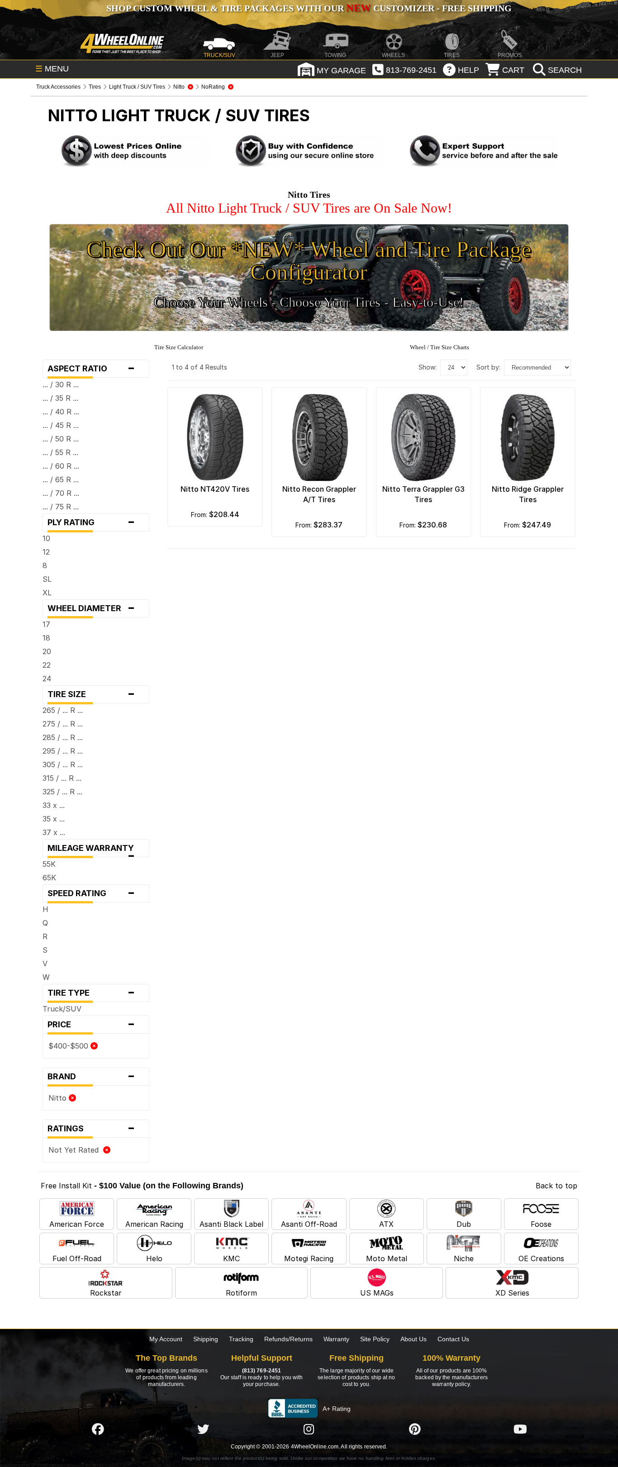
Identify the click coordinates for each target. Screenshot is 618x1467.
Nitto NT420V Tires (215, 489)
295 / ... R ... (63, 750)
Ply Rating (91, 522)
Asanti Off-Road (309, 1224)
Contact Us (453, 1339)
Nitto (58, 1097)
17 (46, 624)
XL (47, 592)
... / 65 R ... (61, 479)
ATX (386, 1224)
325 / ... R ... (62, 791)
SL (47, 579)
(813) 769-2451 (261, 1370)
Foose (541, 1224)
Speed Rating (91, 893)
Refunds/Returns (288, 1339)
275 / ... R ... (63, 723)
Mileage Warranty (93, 850)
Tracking (241, 1339)
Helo (154, 1258)
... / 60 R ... (61, 465)
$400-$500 (69, 1045)
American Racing (154, 1224)
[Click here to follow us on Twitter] (203, 1429)
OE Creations (541, 1258)
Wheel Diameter (91, 608)
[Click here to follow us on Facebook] (98, 1429)
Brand (91, 1077)
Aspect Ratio (91, 369)
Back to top (556, 1185)
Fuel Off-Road (76, 1258)
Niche (464, 1258)
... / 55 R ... (60, 452)
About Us (413, 1339)
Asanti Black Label (231, 1224)
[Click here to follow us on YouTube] (520, 1429)
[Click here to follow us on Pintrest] (415, 1429)
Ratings (91, 1129)
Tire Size (91, 694)
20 (47, 651)
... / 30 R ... (61, 384)
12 (46, 551)
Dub (463, 1224)
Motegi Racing (308, 1258)
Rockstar (106, 1292)
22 (47, 664)
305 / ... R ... (63, 764)
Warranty (336, 1339)
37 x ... (54, 832)
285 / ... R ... (63, 737)
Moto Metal (386, 1258)
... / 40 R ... (61, 411)
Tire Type (91, 993)
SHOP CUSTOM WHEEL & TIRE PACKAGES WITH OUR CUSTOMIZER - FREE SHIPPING (309, 8)
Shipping (205, 1339)
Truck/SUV (62, 1008)
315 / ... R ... (62, 778)
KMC (231, 1258)
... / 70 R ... (61, 493)
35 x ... (54, 818)
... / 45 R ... (61, 425)
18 (46, 637)
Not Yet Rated (75, 1149)
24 (47, 678)
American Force (76, 1224)
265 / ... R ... (63, 710)
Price (91, 1025)
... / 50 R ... (61, 438)
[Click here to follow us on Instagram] (309, 1429)
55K (49, 864)
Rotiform (241, 1292)
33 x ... (54, 805)
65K (49, 877)
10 (46, 538)
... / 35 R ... (60, 398)
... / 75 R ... (61, 506)
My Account (165, 1339)
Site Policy (375, 1339)
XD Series (512, 1292)
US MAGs (377, 1292)
